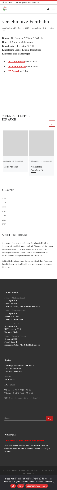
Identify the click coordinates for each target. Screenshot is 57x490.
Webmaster (6, 267)
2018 (4, 215)
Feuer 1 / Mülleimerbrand (14, 298)
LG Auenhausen (16, 61)
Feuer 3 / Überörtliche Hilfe (15, 311)
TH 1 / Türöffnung (11, 323)
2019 (4, 211)
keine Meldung (11, 166)
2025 (4, 220)
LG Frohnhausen (17, 66)
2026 (4, 224)
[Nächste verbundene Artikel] (52, 123)
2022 (4, 198)
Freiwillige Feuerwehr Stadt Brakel (26, 470)
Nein (21, 486)
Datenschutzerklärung (37, 486)
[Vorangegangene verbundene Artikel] (45, 123)
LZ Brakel (13, 71)
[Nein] (53, 482)
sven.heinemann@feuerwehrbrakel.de (25, 398)
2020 (4, 207)
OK (13, 486)
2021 (4, 203)
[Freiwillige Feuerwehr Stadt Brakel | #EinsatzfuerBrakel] (4, 8)
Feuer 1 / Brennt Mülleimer (15, 336)
